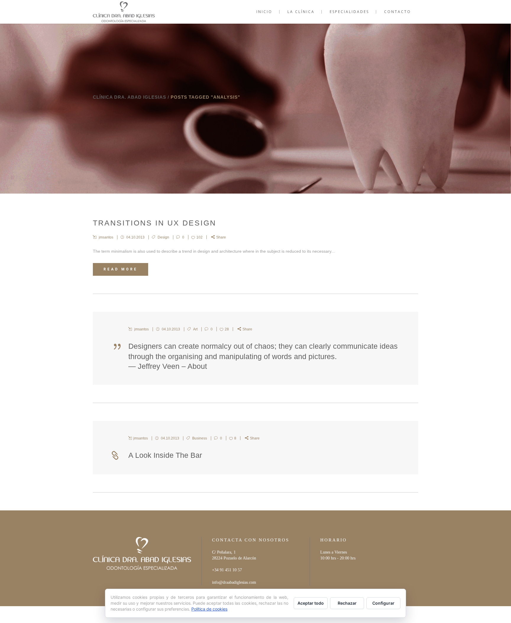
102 (199, 237)
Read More (121, 269)
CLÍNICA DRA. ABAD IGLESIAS (129, 97)
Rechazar (347, 603)
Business (199, 438)
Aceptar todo (310, 603)
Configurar (383, 603)
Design (163, 237)
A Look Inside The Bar (165, 455)
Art (195, 329)
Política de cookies (209, 608)
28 (227, 329)
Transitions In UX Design (154, 223)
